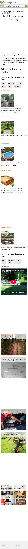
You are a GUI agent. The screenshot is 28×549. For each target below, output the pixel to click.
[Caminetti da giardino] (7, 100)
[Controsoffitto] (13, 367)
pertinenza (11, 77)
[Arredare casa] (13, 494)
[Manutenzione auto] (13, 420)
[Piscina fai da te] (7, 154)
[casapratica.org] (9, 2)
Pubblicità (23, 546)
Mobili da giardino (6, 13)
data (2, 79)
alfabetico (19, 77)
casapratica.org (10, 11)
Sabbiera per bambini (6, 170)
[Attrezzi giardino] (13, 442)
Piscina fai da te (5, 143)
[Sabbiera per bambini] (7, 180)
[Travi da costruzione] (13, 345)
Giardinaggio (20, 11)
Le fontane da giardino (6, 116)
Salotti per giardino (6, 227)
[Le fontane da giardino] (7, 127)
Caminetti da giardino (6, 90)
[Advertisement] (14, 37)
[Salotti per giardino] (7, 238)
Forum (7, 6)
